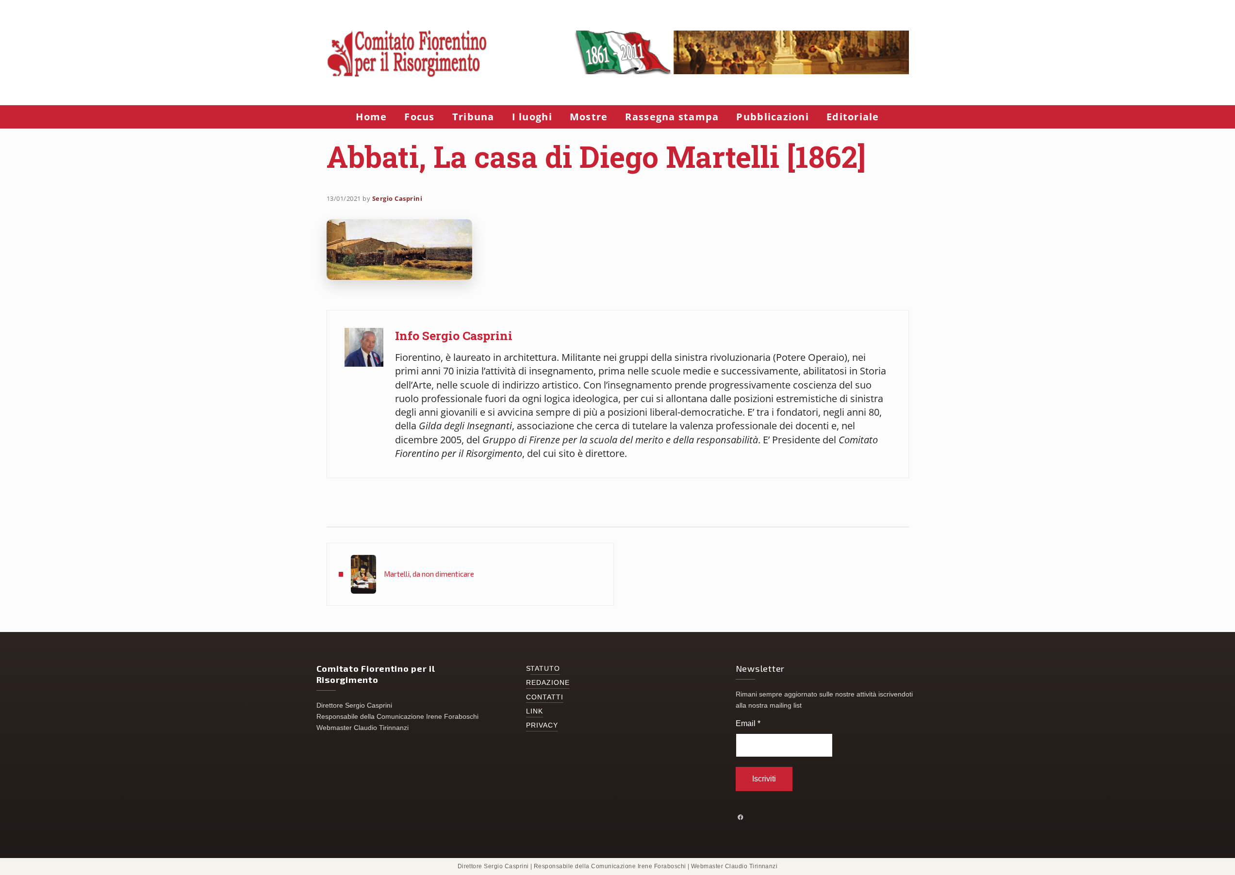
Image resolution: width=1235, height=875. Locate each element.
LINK (534, 711)
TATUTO (545, 668)
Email (748, 723)
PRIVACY (542, 725)
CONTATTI (545, 697)
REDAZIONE (548, 682)
